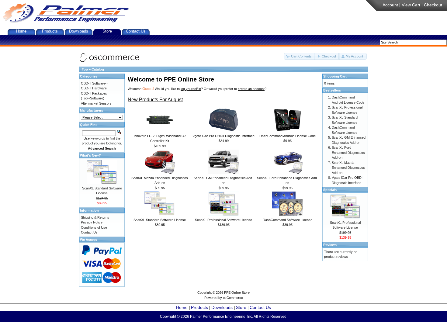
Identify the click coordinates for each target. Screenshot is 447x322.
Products (50, 31)
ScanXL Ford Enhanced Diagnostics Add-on (348, 152)
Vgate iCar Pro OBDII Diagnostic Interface (223, 136)
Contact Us (136, 31)
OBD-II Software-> (94, 83)
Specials (330, 190)
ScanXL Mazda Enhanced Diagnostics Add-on (348, 168)
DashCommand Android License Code (287, 136)
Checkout (433, 4)
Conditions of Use (94, 227)
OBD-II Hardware (94, 88)
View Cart (411, 4)
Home (21, 31)
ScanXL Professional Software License (223, 220)
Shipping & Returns (95, 217)
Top (85, 69)
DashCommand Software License (287, 220)
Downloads (78, 31)
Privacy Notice (91, 222)
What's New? (90, 155)
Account (390, 4)
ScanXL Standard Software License (159, 220)
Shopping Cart (335, 76)
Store (107, 31)
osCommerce (233, 297)
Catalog (98, 69)
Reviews (330, 245)
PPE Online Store (237, 292)
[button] (299, 56)
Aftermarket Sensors (96, 103)
